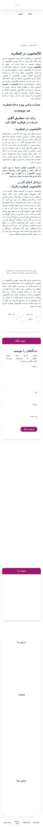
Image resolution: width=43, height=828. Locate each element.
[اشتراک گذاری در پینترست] (24, 329)
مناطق (31, 319)
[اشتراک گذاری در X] (30, 329)
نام (35, 392)
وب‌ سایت (33, 416)
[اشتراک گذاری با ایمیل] (6, 329)
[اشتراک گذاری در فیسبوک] (36, 329)
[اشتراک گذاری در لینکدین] (12, 329)
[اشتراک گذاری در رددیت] (18, 329)
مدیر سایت (29, 314)
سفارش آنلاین (16, 117)
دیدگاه (34, 366)
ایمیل (34, 404)
